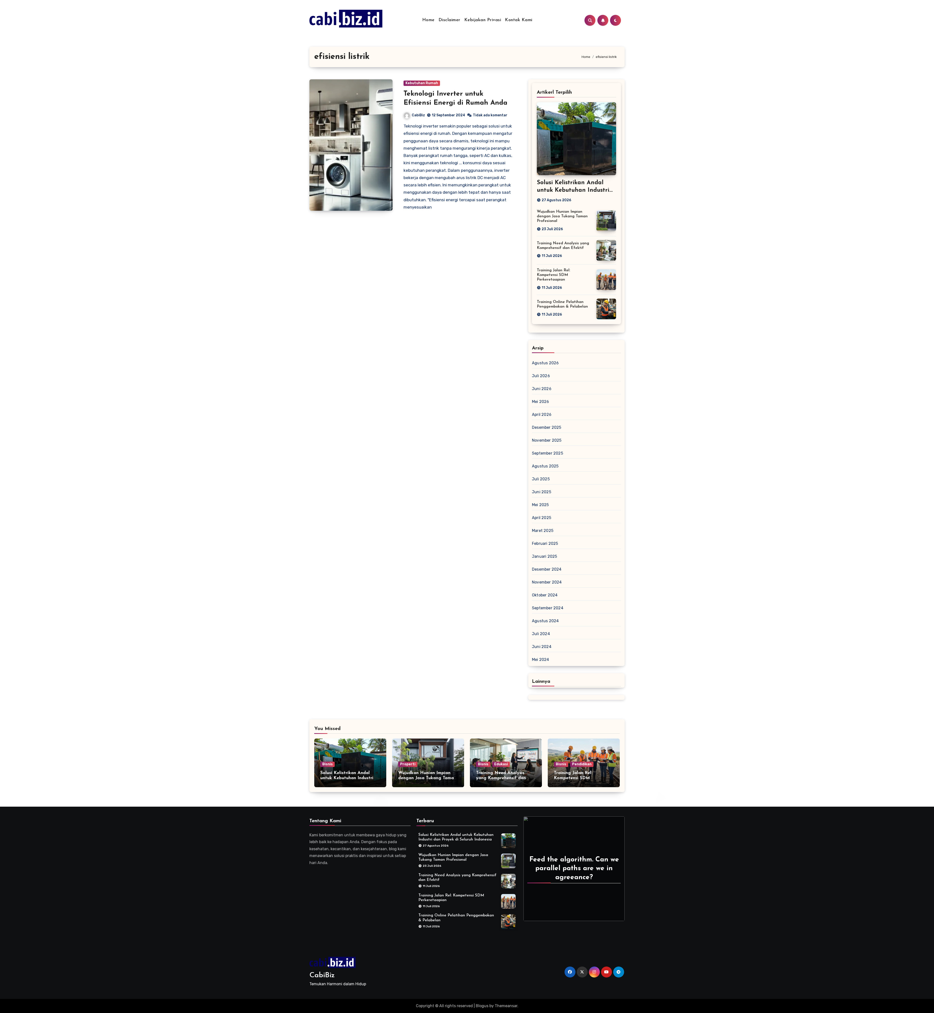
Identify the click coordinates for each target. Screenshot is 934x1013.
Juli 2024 (541, 633)
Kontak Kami (518, 20)
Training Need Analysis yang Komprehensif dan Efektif (501, 778)
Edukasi (501, 764)
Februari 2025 (545, 543)
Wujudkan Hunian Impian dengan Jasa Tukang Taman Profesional (562, 216)
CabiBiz (418, 115)
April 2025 (541, 517)
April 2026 (541, 414)
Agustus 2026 (545, 363)
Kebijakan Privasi (482, 20)
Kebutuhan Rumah (421, 83)
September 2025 (547, 453)
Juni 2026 (541, 388)
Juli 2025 (541, 479)
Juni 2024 (541, 646)
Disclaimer (449, 20)
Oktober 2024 (544, 595)
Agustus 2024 (545, 621)
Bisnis (327, 764)
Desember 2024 (547, 569)
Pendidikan (582, 764)
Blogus (482, 1006)
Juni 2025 (541, 492)
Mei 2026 (540, 401)
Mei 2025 (540, 504)
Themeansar (506, 1006)
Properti (407, 764)
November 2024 (547, 582)
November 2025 (547, 440)
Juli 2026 (541, 376)
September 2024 (547, 608)
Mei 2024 (540, 659)
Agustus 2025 (545, 466)
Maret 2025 (542, 530)
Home (428, 20)
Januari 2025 (544, 556)
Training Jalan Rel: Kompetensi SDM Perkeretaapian (553, 275)
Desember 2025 (546, 427)
